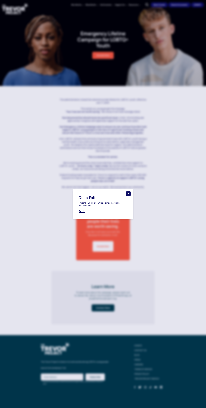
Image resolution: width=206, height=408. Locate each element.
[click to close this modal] (128, 193)
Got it (82, 211)
